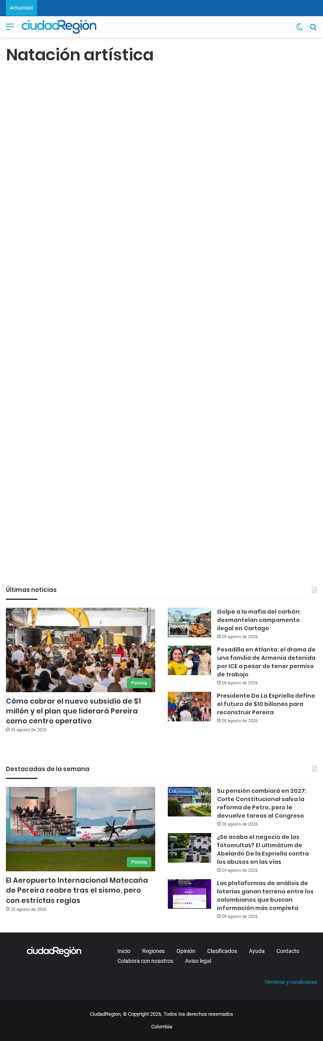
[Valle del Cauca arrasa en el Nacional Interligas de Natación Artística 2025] (56, 224)
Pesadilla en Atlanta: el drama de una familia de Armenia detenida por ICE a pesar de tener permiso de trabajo (266, 662)
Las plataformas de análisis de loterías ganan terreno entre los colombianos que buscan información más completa (265, 895)
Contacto (288, 951)
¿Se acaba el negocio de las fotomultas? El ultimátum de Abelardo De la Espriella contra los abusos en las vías (263, 849)
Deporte (131, 83)
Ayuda (257, 951)
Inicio (123, 951)
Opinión (185, 951)
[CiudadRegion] (59, 27)
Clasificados (222, 951)
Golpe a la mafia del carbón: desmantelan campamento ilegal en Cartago (259, 620)
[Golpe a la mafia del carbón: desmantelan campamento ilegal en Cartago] (189, 622)
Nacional (20, 83)
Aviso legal (198, 961)
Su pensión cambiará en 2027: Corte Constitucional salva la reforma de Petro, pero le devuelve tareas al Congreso (261, 803)
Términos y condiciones (290, 982)
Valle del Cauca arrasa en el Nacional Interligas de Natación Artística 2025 (55, 132)
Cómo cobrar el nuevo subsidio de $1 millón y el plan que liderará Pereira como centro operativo (73, 711)
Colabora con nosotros (145, 961)
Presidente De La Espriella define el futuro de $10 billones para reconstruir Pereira (266, 704)
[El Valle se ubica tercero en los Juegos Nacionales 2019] (56, 464)
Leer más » (29, 306)
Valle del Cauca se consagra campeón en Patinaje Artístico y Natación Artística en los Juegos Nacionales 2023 (164, 147)
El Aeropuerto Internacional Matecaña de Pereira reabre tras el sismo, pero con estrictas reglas (77, 890)
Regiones (153, 951)
